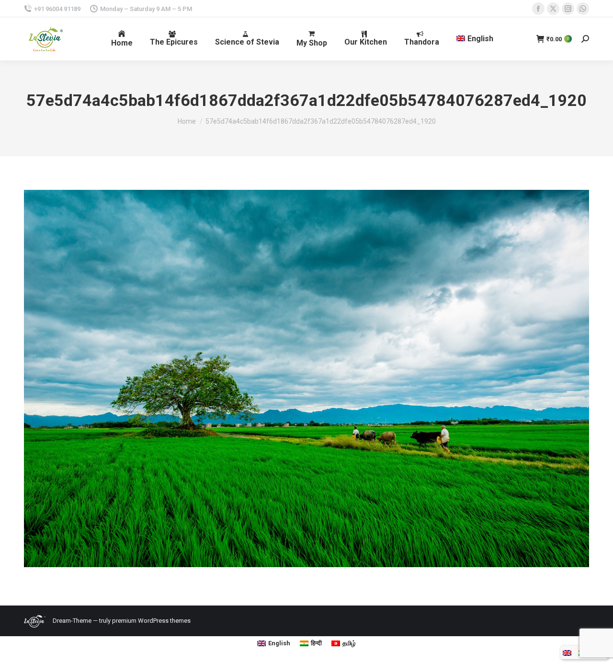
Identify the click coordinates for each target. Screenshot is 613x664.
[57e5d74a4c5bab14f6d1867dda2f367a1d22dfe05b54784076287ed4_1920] (306, 378)
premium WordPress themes (151, 620)
